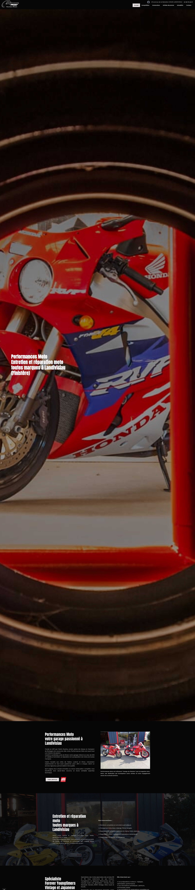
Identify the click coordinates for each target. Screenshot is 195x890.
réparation (65, 757)
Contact (188, 5)
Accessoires (156, 5)
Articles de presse (168, 5)
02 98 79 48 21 (188, 2)
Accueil (136, 5)
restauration (79, 769)
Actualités (180, 5)
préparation (77, 757)
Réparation (103, 831)
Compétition (145, 5)
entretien (57, 757)
